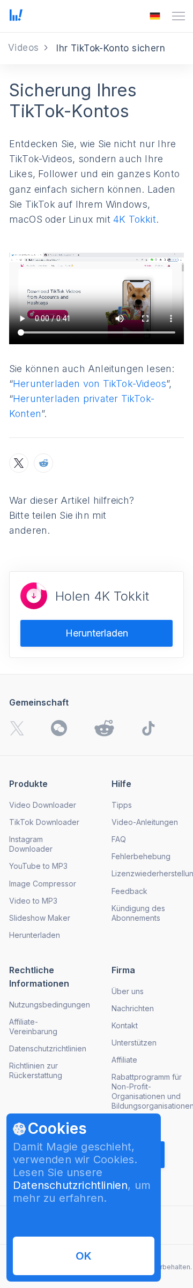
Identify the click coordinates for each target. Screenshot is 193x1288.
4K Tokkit (134, 219)
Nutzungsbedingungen (49, 1004)
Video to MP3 (33, 900)
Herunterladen (96, 633)
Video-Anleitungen (145, 822)
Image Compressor (42, 883)
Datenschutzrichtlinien (70, 1185)
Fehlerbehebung (141, 856)
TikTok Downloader (44, 822)
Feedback (129, 891)
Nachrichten (133, 1008)
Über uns (128, 991)
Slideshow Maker (39, 917)
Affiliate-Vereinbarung (33, 1026)
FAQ (119, 839)
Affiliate (124, 1059)
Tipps (122, 804)
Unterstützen (134, 1042)
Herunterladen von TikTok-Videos (89, 383)
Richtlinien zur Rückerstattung (35, 1070)
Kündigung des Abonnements (138, 913)
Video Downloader (42, 804)
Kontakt (125, 1025)
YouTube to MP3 (38, 865)
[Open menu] (178, 16)
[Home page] (16, 17)
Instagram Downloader (31, 844)
